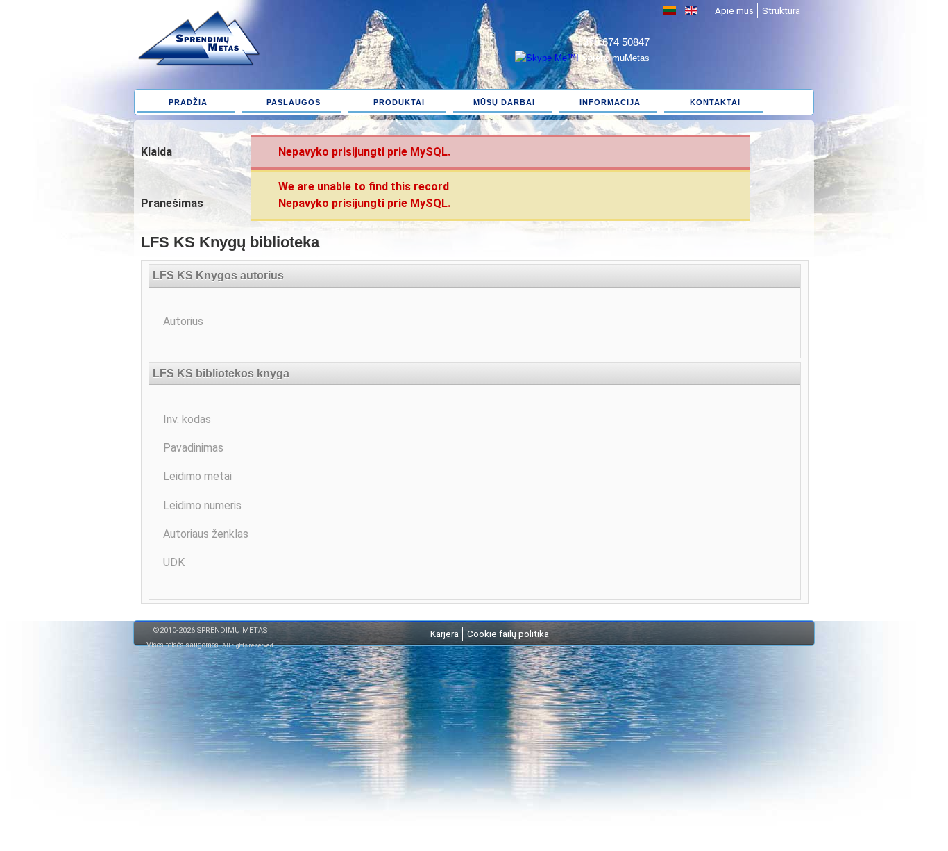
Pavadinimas (193, 447)
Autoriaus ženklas (205, 533)
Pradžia (188, 102)
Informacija (610, 102)
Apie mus (734, 11)
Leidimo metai (197, 476)
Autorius (183, 321)
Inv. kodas (187, 419)
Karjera (444, 634)
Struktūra (781, 11)
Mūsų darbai (504, 102)
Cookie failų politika (508, 634)
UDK (174, 562)
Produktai (399, 102)
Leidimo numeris (202, 505)
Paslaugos (293, 102)
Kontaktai (715, 102)
